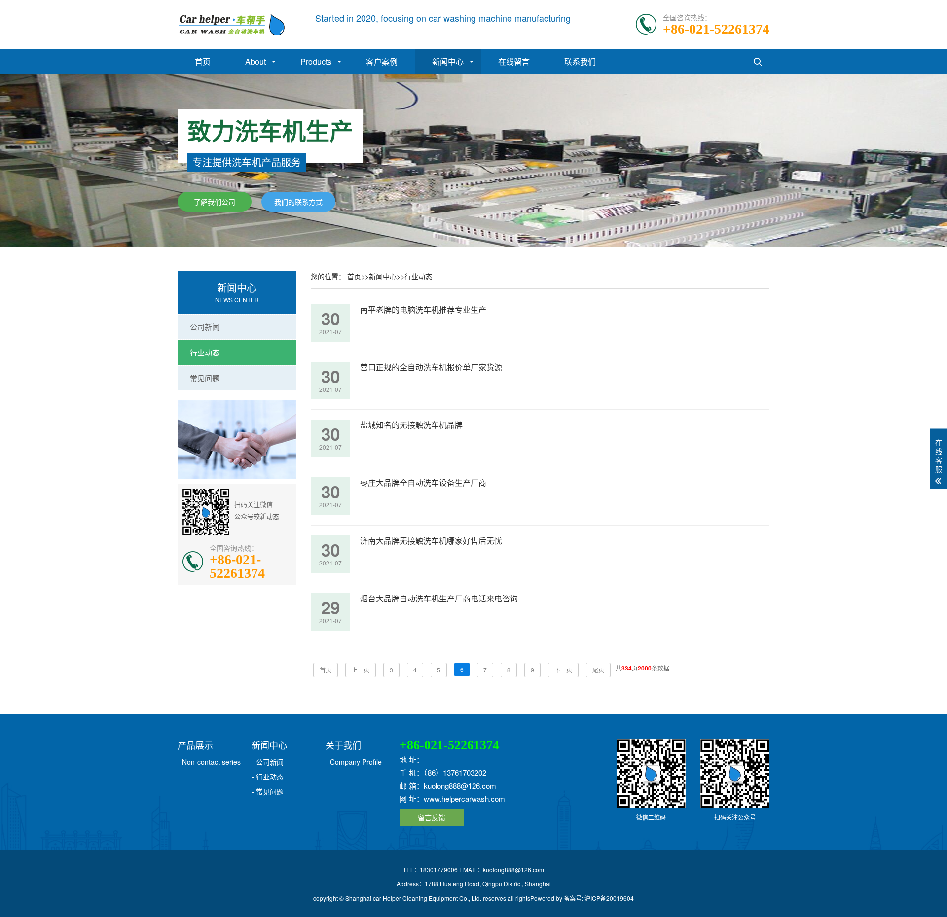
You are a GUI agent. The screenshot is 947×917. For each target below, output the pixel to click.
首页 (203, 61)
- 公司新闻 (268, 762)
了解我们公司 (214, 202)
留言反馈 (431, 817)
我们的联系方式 (298, 202)
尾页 (598, 670)
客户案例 (382, 61)
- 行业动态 (268, 776)
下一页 (563, 670)
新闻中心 (448, 61)
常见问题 (204, 378)
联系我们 (580, 61)
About (255, 61)
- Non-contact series (209, 762)
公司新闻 (204, 326)
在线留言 (514, 61)
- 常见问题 (268, 791)
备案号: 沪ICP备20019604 (599, 898)
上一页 (360, 670)
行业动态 (204, 352)
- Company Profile (354, 762)
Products (315, 61)
